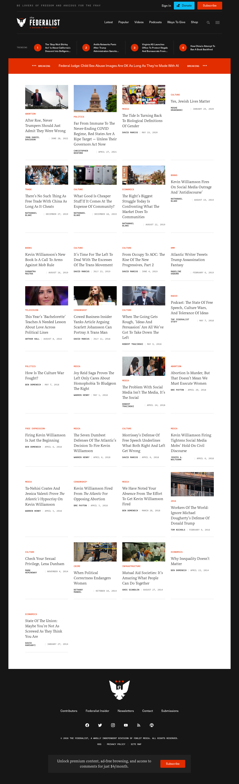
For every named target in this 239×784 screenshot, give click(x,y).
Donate (187, 5)
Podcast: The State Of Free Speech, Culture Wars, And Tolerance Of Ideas (192, 307)
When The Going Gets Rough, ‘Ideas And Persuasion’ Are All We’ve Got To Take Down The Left (143, 327)
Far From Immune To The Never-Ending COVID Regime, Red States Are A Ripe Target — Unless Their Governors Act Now (95, 134)
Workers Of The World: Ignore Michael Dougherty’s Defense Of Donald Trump (190, 515)
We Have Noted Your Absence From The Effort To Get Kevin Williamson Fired (142, 496)
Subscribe (210, 5)
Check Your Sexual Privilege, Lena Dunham (44, 561)
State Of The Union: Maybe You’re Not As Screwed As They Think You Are (43, 628)
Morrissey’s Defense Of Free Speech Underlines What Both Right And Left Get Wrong (143, 443)
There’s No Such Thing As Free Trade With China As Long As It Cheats (46, 201)
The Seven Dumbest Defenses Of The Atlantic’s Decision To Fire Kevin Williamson (95, 443)
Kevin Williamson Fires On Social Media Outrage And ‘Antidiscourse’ (191, 187)
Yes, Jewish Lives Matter (190, 101)
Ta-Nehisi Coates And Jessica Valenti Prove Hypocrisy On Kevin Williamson (44, 496)
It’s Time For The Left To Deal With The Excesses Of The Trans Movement (93, 259)
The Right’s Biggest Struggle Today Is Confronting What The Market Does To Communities (140, 206)
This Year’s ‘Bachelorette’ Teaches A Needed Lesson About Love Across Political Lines (45, 324)
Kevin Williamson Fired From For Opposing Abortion (93, 493)
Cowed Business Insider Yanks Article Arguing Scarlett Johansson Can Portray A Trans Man (93, 324)
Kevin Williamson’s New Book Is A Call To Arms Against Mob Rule (45, 259)
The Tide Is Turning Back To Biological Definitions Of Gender (142, 120)
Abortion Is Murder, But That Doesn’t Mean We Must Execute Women (190, 378)
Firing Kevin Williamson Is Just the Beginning (45, 438)
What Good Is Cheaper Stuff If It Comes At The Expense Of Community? (94, 201)
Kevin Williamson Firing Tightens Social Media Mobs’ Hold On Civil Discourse (191, 443)
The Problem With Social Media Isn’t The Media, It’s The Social (143, 392)
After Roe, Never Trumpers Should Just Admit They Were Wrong (45, 125)
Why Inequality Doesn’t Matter (190, 561)
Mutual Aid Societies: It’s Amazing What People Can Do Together (142, 578)
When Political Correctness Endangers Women (92, 578)
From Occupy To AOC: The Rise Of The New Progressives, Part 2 (143, 259)
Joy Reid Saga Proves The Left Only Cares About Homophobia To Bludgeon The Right (95, 381)
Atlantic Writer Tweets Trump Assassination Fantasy (189, 259)
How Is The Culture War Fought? (44, 376)
